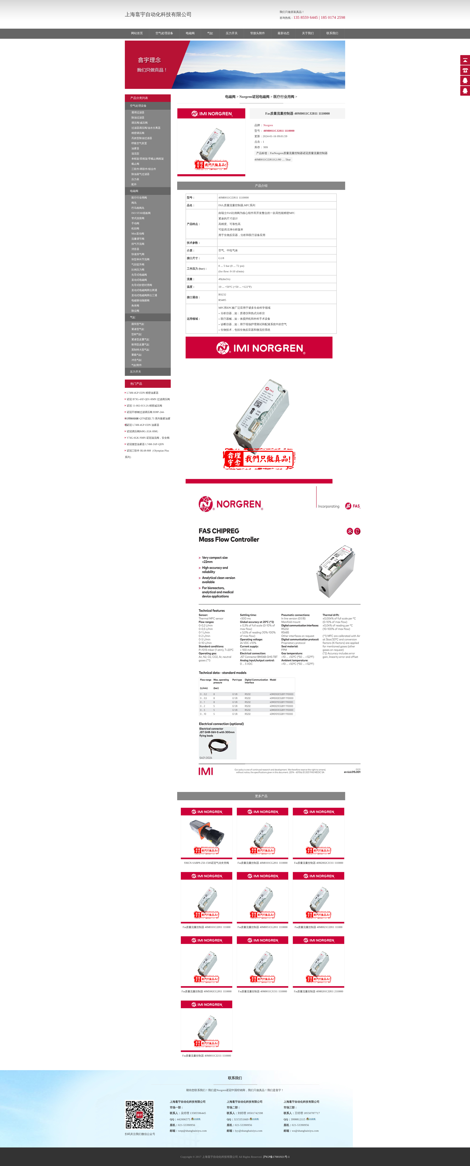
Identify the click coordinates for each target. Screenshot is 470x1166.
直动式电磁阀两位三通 (144, 295)
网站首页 (137, 33)
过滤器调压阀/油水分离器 (145, 128)
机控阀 (135, 228)
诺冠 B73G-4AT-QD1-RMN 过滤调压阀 (148, 399)
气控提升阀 (137, 264)
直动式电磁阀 (139, 280)
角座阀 (135, 305)
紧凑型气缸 (137, 329)
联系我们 (332, 33)
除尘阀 (135, 310)
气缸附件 (136, 365)
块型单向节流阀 (140, 259)
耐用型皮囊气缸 (140, 344)
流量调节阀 (137, 238)
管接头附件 (257, 33)
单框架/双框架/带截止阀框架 (147, 158)
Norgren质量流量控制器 (288, 153)
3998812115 (298, 1119)
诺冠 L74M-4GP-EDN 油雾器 (143, 425)
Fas (272, 153)
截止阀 (135, 164)
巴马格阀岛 (137, 208)
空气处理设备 (164, 33)
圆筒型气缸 (137, 324)
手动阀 (135, 223)
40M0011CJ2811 (264, 159)
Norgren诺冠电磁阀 (254, 97)
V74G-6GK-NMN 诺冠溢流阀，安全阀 (148, 437)
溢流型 (135, 153)
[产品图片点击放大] (211, 175)
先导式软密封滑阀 (141, 285)
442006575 (183, 1119)
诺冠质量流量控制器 (315, 153)
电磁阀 (190, 33)
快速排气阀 (137, 254)
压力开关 (232, 33)
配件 (134, 184)
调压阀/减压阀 (139, 122)
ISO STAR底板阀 (141, 213)
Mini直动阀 (137, 233)
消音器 (135, 249)
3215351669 (241, 1119)
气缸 (210, 33)
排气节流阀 (137, 244)
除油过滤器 (137, 117)
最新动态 (283, 33)
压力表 (135, 179)
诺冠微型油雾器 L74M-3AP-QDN (145, 444)
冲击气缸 (136, 360)
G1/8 (277, 159)
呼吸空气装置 (139, 143)
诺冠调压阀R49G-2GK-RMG (142, 431)
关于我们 (308, 33)
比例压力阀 (137, 269)
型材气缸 (136, 334)
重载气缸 (136, 354)
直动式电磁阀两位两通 (144, 290)
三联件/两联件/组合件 (143, 169)
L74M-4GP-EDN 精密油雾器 (142, 392)
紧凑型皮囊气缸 (140, 339)
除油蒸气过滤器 (140, 174)
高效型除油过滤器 (141, 138)
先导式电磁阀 (139, 274)
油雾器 (135, 148)
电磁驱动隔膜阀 (140, 300)
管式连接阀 (137, 218)
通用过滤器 (137, 112)
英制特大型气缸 (140, 349)
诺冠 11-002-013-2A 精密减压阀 (144, 405)
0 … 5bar (285, 159)
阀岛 (134, 202)
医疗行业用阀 (139, 197)
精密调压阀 (137, 133)
